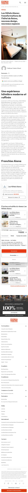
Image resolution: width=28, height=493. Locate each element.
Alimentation (4, 341)
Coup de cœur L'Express (7, 329)
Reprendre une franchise (7, 371)
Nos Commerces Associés (7, 393)
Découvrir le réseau (13, 197)
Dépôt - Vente (4, 362)
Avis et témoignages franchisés (8, 374)
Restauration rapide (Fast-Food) (8, 331)
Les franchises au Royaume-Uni (8, 432)
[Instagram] (23, 483)
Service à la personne (6, 359)
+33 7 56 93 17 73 (5, 465)
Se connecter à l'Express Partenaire (9, 401)
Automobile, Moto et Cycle (7, 357)
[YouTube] (16, 483)
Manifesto (3, 462)
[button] (20, 2)
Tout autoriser (14, 251)
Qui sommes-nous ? (6, 442)
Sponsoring (4, 399)
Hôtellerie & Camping (6, 354)
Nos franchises (4, 369)
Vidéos (3, 414)
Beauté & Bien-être (5, 339)
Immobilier (4, 336)
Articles (3, 409)
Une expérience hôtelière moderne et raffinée (12, 75)
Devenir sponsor (5, 449)
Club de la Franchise (6, 387)
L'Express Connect (5, 444)
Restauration (4, 334)
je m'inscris (14, 312)
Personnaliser (13, 255)
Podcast (3, 411)
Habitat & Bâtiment (5, 349)
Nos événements (5, 382)
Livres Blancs (4, 416)
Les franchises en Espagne (7, 424)
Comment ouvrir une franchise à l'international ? (12, 422)
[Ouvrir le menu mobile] (25, 2)
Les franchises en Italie (6, 430)
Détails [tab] (12, 235)
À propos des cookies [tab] (21, 235)
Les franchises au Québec (7, 435)
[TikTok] (20, 483)
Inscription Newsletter (6, 457)
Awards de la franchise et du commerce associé (12, 385)
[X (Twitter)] (12, 483)
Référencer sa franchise (6, 452)
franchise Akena (7, 164)
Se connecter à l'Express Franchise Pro (10, 380)
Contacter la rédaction (6, 460)
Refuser (14, 259)
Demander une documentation (14, 490)
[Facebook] (4, 483)
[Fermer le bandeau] (26, 232)
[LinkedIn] (8, 483)
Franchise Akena (5, 78)
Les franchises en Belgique (7, 427)
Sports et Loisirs (5, 346)
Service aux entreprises (6, 344)
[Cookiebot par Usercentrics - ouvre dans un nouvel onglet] (18, 232)
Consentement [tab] (4, 235)
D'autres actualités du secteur (18, 286)
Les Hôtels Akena (11, 86)
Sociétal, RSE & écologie (7, 352)
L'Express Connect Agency (7, 447)
